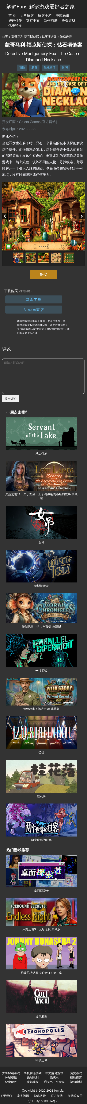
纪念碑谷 (11, 1082)
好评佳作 (15, 20)
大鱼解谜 (27, 15)
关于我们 (6, 1095)
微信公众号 (75, 1095)
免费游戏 (68, 20)
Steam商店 (33, 309)
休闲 (65, 67)
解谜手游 (45, 15)
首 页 (12, 15)
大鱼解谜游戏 (11, 1073)
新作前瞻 (50, 20)
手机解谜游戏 (33, 1073)
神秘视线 (11, 1077)
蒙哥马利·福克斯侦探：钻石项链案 (34, 36)
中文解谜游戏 (54, 1073)
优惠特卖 (15, 25)
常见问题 (23, 1095)
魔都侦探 (33, 1082)
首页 (5, 36)
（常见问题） (25, 291)
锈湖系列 (33, 1077)
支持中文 (33, 20)
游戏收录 (40, 1095)
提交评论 (10, 398)
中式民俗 (62, 15)
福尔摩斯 (76, 1082)
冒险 (22, 67)
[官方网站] (49, 121)
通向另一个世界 (54, 1082)
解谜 (34, 67)
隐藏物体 (50, 67)
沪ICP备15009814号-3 (43, 1101)
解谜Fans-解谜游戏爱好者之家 (40, 6)
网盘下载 (34, 299)
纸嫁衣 (54, 1077)
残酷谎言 (76, 1077)
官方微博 (57, 1095)
